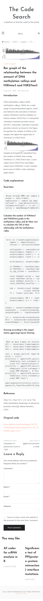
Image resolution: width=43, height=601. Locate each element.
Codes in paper (10, 64)
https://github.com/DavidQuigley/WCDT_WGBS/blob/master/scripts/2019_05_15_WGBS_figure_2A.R (21, 427)
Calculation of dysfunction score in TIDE (12, 446)
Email (7, 496)
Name (7, 487)
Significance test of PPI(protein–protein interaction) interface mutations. (32, 561)
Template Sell (21, 593)
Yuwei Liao (24, 91)
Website (7, 506)
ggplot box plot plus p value (31, 445)
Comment (8, 468)
